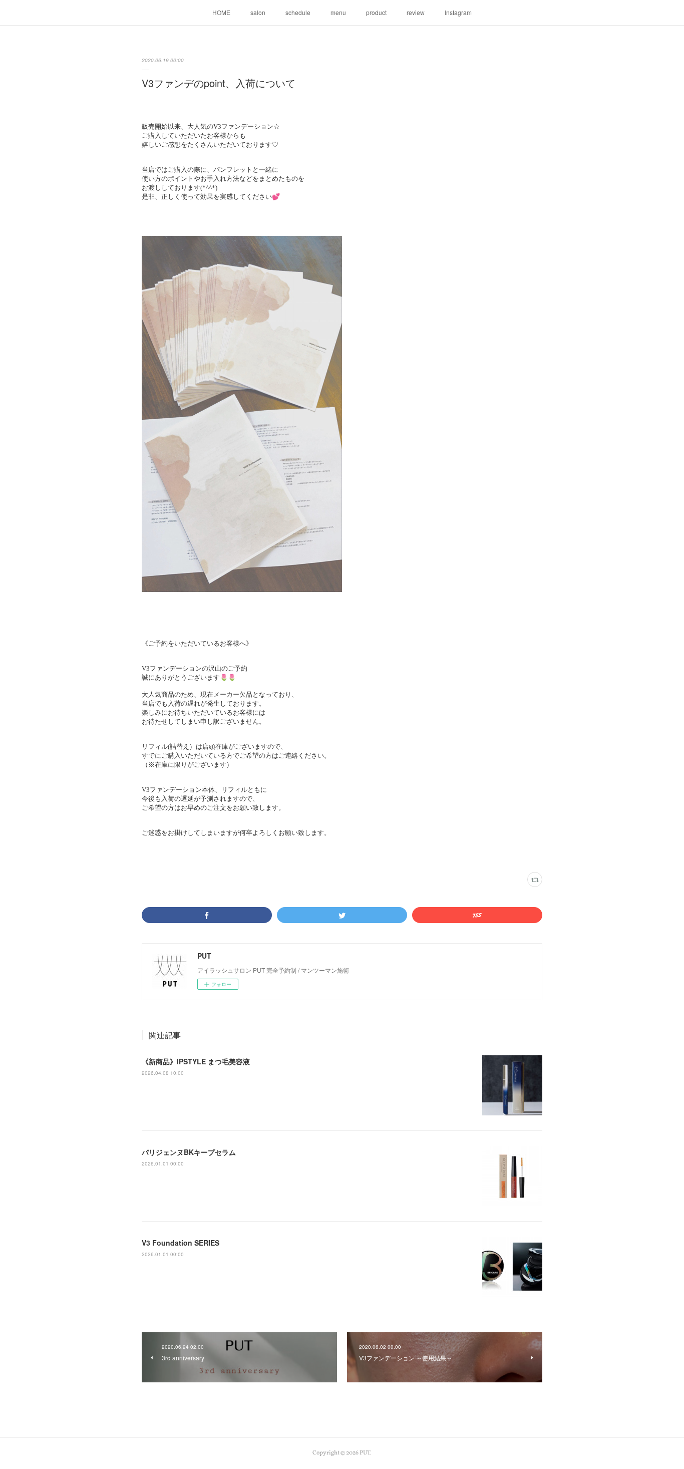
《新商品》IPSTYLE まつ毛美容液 (196, 1061)
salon (257, 12)
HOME (221, 12)
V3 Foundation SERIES (180, 1243)
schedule (297, 12)
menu (338, 12)
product (376, 12)
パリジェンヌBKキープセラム (189, 1152)
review (416, 12)
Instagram (458, 12)
